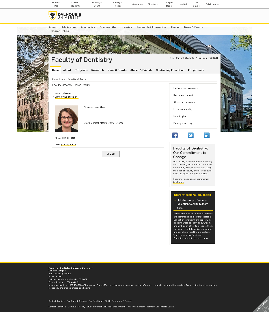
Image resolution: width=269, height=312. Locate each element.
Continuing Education (170, 70)
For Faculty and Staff (99, 301)
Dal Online (196, 4)
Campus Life (108, 27)
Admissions (68, 27)
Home (55, 70)
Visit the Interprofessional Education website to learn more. (192, 204)
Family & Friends (117, 4)
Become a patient (183, 95)
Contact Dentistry (56, 301)
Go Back (111, 154)
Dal (183, 4)
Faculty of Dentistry (81, 59)
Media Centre (167, 306)
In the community (182, 109)
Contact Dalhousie (57, 306)
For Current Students (183, 58)
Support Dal (56, 4)
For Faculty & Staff (208, 58)
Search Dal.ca (60, 31)
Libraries (126, 27)
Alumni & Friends (141, 70)
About (53, 27)
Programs (81, 70)
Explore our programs (185, 88)
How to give (179, 116)
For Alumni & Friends (122, 301)
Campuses (137, 4)
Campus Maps (169, 4)
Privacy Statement (136, 306)
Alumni (175, 27)
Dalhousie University (64, 15)
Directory (153, 4)
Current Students (75, 4)
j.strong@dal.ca (68, 144)
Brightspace (212, 4)
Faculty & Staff (97, 4)
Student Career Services (99, 306)
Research (97, 70)
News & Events (193, 27)
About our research (184, 102)
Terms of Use (153, 306)
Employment (119, 306)
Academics (88, 27)
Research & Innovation (151, 27)
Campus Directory (76, 306)
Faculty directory (182, 123)
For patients (196, 70)
